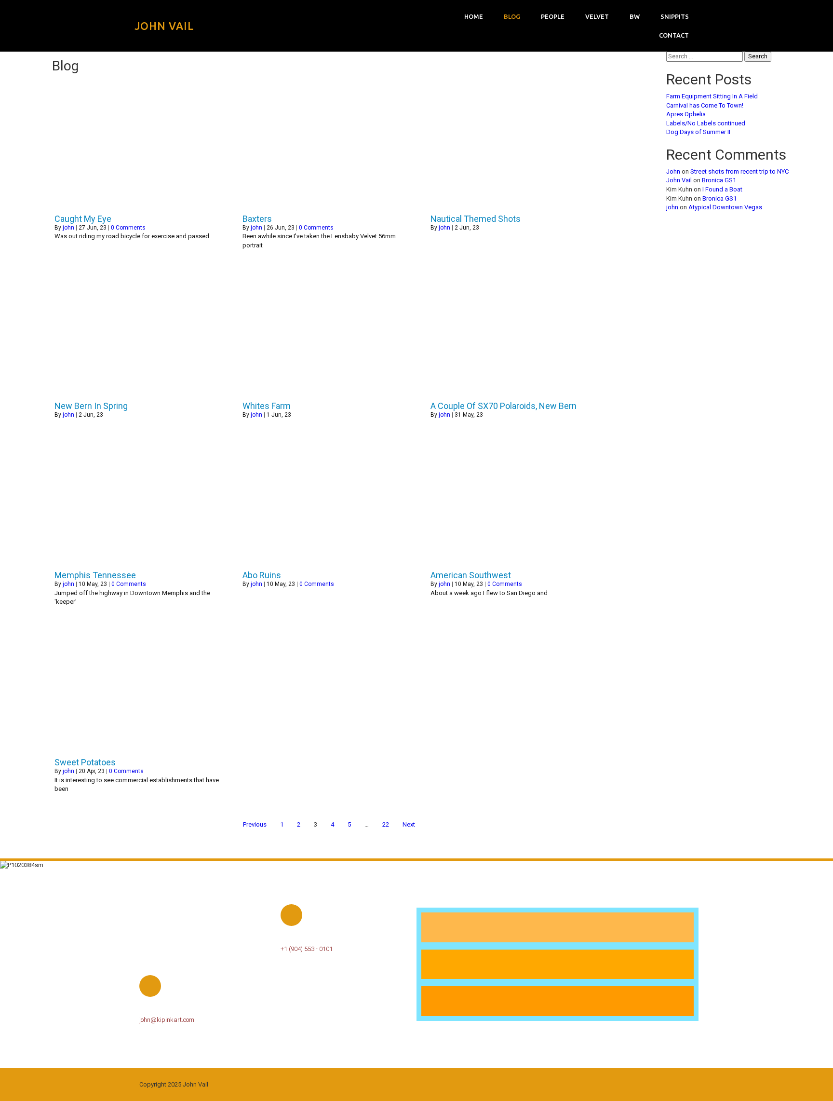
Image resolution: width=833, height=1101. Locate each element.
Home (473, 16)
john (68, 227)
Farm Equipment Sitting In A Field (712, 96)
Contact (674, 35)
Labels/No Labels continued (705, 123)
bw (635, 16)
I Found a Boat (722, 189)
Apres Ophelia (686, 114)
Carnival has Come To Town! (704, 105)
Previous (255, 824)
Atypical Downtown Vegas (725, 207)
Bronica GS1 (719, 180)
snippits (674, 16)
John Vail (679, 180)
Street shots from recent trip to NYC (739, 171)
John (673, 171)
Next (409, 824)
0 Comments (128, 227)
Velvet (597, 16)
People (552, 16)
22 (385, 824)
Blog (512, 16)
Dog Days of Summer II (698, 132)
